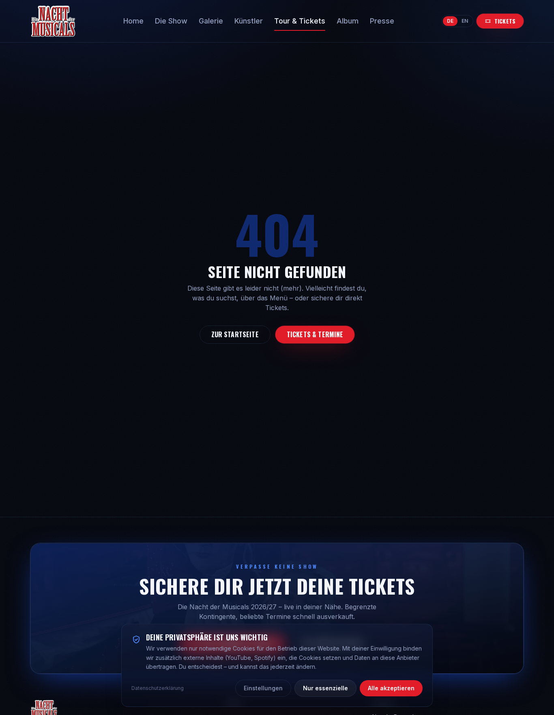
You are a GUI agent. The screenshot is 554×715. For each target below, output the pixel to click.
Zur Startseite (235, 334)
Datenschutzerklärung (157, 688)
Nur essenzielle (325, 688)
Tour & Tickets (299, 21)
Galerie (211, 21)
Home (133, 21)
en (465, 21)
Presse (382, 21)
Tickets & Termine (315, 334)
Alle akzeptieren (391, 688)
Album (348, 21)
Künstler (248, 21)
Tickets (504, 21)
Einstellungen (263, 688)
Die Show (171, 21)
